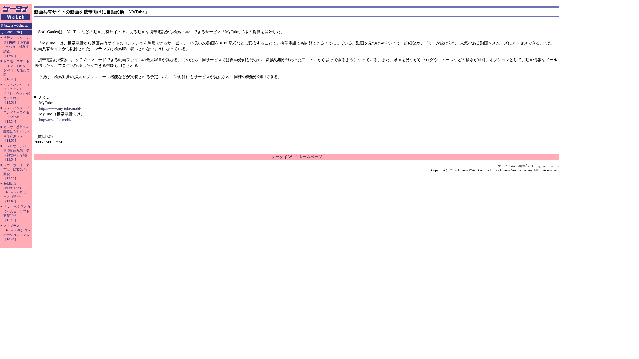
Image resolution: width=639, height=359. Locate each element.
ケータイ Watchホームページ (296, 157)
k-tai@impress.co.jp (545, 166)
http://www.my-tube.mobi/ (60, 108)
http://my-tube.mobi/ (55, 120)
